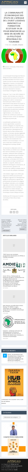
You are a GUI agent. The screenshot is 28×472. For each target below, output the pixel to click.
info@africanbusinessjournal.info (14, 466)
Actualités (15, 45)
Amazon (3, 403)
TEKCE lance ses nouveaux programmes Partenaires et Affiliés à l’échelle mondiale (14, 256)
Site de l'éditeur (5, 401)
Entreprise (20, 45)
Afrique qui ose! (15, 464)
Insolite (16, 469)
